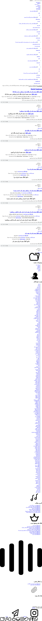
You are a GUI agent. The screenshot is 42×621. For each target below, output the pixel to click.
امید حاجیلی (38, 311)
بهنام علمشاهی (37, 332)
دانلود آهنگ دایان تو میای (36, 508)
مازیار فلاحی (38, 433)
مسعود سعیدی (37, 461)
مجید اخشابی (38, 440)
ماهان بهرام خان (37, 437)
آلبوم (39, 7)
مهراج (39, 479)
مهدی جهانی (38, 469)
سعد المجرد (38, 373)
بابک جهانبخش (37, 325)
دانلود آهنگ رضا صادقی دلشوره (34, 532)
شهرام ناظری (37, 397)
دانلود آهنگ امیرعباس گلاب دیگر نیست (33, 526)
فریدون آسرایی (37, 423)
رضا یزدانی (38, 364)
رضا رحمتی (38, 360)
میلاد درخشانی (37, 478)
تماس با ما (38, 9)
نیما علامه (38, 485)
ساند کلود (33, 607)
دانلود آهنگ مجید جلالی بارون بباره (34, 506)
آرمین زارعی (38, 291)
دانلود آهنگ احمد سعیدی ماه (35, 533)
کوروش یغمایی (37, 429)
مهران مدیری (37, 474)
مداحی (39, 265)
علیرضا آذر (38, 407)
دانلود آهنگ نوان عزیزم (36, 534)
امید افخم (38, 310)
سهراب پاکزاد (37, 379)
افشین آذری (38, 306)
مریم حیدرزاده (37, 460)
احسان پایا (38, 296)
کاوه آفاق (38, 427)
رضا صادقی (38, 361)
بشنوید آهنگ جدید (31, 173)
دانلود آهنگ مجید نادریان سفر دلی (33, 233)
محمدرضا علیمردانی (36, 457)
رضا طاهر (38, 362)
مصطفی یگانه (37, 466)
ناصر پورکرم (38, 481)
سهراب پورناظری (37, 380)
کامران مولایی (37, 426)
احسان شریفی (37, 299)
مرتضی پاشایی (37, 459)
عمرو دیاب (38, 415)
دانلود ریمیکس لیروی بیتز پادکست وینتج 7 (33, 512)
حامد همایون (38, 344)
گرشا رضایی (38, 430)
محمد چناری (38, 452)
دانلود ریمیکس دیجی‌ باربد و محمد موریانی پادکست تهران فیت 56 (29, 530)
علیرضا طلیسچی (37, 410)
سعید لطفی (38, 377)
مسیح (39, 464)
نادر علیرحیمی (37, 480)
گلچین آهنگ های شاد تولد (36, 432)
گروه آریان (38, 431)
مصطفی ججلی (37, 465)
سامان (39, 371)
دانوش (39, 354)
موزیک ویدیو (38, 6)
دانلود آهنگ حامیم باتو (36, 525)
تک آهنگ (38, 3)
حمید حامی (38, 350)
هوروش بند (38, 488)
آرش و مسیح (38, 288)
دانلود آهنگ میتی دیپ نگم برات (35, 505)
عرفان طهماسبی (37, 400)
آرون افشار (38, 292)
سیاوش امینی (37, 383)
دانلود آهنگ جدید (24, 171)
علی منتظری (38, 406)
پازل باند (38, 334)
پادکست (38, 5)
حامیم (39, 345)
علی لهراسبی (37, 405)
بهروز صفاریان (37, 329)
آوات (39, 294)
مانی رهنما (38, 436)
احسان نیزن (38, 300)
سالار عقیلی (38, 370)
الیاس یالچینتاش (37, 307)
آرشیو (39, 270)
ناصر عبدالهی (37, 483)
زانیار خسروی (37, 369)
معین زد (38, 467)
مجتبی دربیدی (37, 438)
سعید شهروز (38, 375)
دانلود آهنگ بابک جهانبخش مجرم (34, 531)
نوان (39, 484)
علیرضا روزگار (37, 409)
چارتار (39, 341)
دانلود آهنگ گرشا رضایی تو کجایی (34, 528)
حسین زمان (38, 348)
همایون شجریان (37, 487)
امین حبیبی (38, 321)
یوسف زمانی (38, 492)
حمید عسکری (37, 351)
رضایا (39, 365)
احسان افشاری (37, 295)
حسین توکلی (38, 347)
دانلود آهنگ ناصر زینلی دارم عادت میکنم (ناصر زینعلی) (31, 527)
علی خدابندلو (38, 401)
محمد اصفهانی (37, 450)
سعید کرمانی (38, 376)
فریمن (39, 424)
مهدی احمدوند (37, 468)
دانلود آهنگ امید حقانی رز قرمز (35, 510)
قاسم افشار (38, 425)
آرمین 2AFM (38, 290)
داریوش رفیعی (37, 353)
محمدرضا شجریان (37, 456)
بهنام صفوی (38, 331)
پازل (39, 333)
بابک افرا (38, 324)
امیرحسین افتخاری (37, 318)
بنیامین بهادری (37, 328)
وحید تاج (38, 489)
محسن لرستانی (37, 447)
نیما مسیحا (38, 486)
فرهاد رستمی (37, 422)
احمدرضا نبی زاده (37, 304)
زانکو (39, 368)
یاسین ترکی (38, 491)
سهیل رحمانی (37, 381)
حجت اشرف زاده (37, 346)
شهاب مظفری (37, 396)
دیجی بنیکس (38, 355)
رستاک (39, 358)
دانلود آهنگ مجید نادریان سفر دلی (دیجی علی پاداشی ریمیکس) (26, 212)
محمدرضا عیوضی (37, 458)
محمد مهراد (38, 455)
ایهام (39, 322)
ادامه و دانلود (40, 108)
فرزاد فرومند (37, 420)
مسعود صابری (37, 462)
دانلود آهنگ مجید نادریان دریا (35, 169)
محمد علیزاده (37, 453)
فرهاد (39, 421)
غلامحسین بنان (37, 416)
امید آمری (38, 309)
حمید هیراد (38, 352)
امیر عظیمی (38, 316)
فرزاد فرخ (38, 418)
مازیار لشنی (38, 434)
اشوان (39, 305)
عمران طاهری (37, 414)
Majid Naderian (36, 89)
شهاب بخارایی (37, 394)
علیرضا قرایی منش (36, 411)
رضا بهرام (38, 359)
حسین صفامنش (37, 349)
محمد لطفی (38, 454)
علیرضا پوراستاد (37, 408)
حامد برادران (38, 342)
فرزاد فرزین (38, 419)
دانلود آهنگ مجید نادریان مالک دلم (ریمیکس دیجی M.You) (27, 91)
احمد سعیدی (38, 301)
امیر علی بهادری (37, 317)
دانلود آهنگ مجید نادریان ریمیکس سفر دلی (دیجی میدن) (27, 190)
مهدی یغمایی (38, 472)
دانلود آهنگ (34, 94)
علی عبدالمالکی (37, 403)
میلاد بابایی (38, 477)
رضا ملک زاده (37, 363)
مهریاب (38, 475)
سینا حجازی (38, 387)
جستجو (31, 0)
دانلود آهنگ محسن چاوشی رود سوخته (33, 529)
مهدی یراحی (38, 471)
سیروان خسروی (37, 384)
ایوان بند (38, 323)
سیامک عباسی (37, 382)
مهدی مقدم (38, 470)
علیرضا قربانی (37, 412)
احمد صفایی (38, 303)
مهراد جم (38, 473)
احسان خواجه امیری (36, 297)
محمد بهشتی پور (37, 451)
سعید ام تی (38, 374)
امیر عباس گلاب (37, 315)
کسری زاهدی (37, 428)
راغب (39, 356)
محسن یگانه (38, 449)
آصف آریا (38, 293)
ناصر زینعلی (38, 482)
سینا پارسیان (38, 386)
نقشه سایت (38, 8)
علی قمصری (38, 404)
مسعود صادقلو (37, 463)
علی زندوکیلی (37, 402)
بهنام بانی (38, 330)
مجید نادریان (20, 171)
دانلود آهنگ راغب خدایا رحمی (35, 584)
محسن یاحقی (37, 448)
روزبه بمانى (38, 366)
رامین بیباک (38, 357)
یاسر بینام (38, 490)
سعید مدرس (38, 378)
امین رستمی (38, 320)
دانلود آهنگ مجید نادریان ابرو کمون (33, 150)
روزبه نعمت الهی (37, 367)
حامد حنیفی (38, 343)
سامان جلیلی (38, 372)
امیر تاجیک (38, 312)
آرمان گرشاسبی (37, 289)
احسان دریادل (37, 298)
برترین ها (36, 4)
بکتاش (39, 327)
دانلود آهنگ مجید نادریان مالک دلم (33, 130)
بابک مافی (38, 326)
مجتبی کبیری (38, 439)
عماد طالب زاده (37, 413)
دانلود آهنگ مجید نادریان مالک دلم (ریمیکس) (30, 111)
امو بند (39, 308)
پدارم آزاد (38, 335)
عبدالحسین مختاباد (37, 399)
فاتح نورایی (38, 417)
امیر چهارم (38, 313)
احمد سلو (38, 302)
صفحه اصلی (38, 2)
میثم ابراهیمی (37, 476)
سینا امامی (38, 385)
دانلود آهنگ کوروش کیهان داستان (34, 509)
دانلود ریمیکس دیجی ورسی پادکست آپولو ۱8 (32, 511)
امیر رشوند (38, 314)
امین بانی (38, 319)
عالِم (39, 398)
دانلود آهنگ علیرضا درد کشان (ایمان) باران (33, 507)
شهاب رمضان (37, 395)
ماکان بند (38, 435)
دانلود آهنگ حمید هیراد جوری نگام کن (34, 583)
